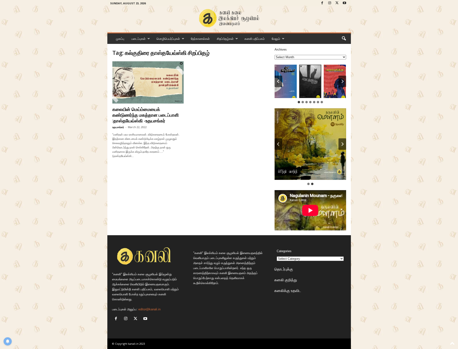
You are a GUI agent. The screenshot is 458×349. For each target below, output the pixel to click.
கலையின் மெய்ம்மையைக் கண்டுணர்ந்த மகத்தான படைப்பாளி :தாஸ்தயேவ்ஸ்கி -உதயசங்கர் (145, 115)
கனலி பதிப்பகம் (255, 38)
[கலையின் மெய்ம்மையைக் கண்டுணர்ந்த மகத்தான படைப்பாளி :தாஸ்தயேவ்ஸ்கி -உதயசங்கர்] (148, 82)
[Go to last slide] (278, 81)
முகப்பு (120, 38)
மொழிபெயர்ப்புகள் (168, 38)
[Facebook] (322, 3)
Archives (281, 49)
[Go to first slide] (342, 144)
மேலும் (276, 38)
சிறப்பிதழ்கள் (225, 38)
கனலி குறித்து (285, 279)
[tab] (299, 102)
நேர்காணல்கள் (200, 38)
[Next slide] (342, 81)
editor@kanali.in (149, 309)
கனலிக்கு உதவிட (287, 290)
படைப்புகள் (138, 38)
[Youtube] (344, 3)
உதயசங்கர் (118, 127)
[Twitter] (337, 3)
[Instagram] (330, 3)
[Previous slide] (278, 144)
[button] (343, 38)
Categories (284, 251)
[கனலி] (229, 18)
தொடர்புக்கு (283, 269)
